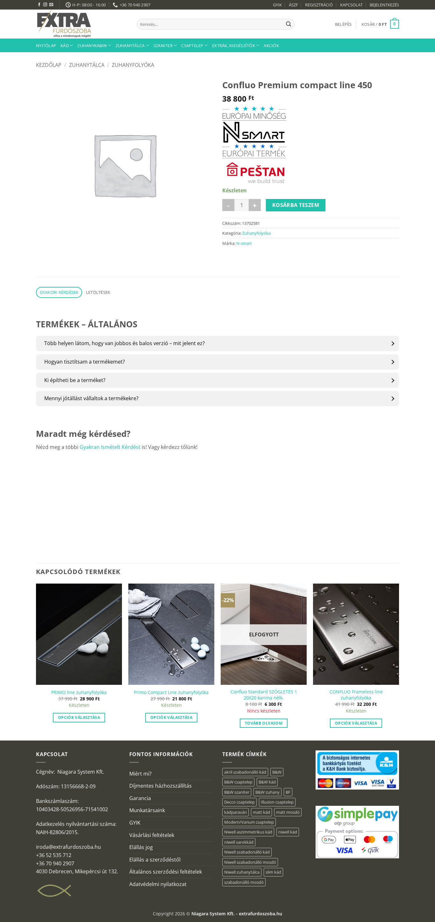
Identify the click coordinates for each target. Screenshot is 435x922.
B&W (277, 772)
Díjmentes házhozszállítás (160, 785)
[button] (343, 24)
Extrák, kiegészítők (233, 45)
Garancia (140, 798)
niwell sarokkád (238, 842)
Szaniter (163, 45)
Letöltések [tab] (98, 292)
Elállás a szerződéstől (155, 859)
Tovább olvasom (263, 723)
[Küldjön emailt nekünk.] (51, 5)
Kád (65, 45)
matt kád (261, 812)
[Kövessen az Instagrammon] (45, 5)
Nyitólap (46, 45)
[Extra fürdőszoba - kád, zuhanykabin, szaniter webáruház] (81, 24)
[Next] (398, 661)
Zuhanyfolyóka (133, 64)
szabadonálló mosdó (244, 882)
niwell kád (287, 832)
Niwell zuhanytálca (242, 872)
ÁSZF (293, 5)
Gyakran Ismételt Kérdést (110, 446)
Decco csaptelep (239, 802)
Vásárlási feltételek (151, 835)
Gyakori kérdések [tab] (59, 292)
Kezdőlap (48, 64)
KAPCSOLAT (351, 5)
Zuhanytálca (130, 45)
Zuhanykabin (92, 45)
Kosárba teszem (295, 205)
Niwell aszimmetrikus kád (248, 832)
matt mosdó (288, 812)
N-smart (244, 243)
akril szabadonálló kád (245, 772)
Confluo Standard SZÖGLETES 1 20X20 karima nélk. (264, 695)
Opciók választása (79, 717)
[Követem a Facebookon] (39, 5)
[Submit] (288, 24)
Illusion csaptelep (277, 802)
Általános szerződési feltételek (165, 871)
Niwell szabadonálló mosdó (250, 862)
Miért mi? (140, 773)
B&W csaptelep (238, 782)
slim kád (273, 872)
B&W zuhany (267, 792)
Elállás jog (141, 847)
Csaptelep (192, 45)
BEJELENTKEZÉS (384, 5)
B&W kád (267, 782)
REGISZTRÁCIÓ (319, 5)
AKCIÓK (271, 45)
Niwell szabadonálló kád (247, 852)
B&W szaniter (236, 792)
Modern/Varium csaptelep (249, 822)
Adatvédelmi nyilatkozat (158, 884)
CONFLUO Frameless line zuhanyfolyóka (356, 695)
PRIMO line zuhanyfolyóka (79, 692)
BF (288, 792)
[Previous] (36, 661)
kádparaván (235, 812)
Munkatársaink (147, 810)
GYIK (277, 5)
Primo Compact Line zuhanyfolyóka (171, 692)
